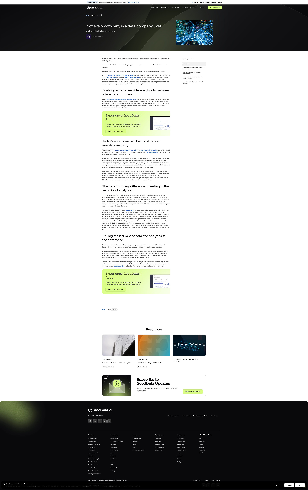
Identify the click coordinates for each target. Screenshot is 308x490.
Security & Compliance (94, 474)
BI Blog (179, 462)
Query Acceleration (93, 471)
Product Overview (93, 438)
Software (113, 444)
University (135, 441)
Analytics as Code (93, 453)
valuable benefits (118, 266)
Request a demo (215, 7)
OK (300, 485)
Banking (112, 471)
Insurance (113, 456)
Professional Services (116, 441)
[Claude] (95, 421)
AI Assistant (91, 450)
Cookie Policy (111, 486)
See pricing (186, 416)
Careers (201, 447)
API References (159, 447)
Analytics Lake (92, 447)
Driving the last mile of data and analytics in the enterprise (193, 82)
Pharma (112, 462)
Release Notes (159, 450)
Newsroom (202, 450)
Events (179, 459)
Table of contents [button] (186, 64)
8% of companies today (132, 77)
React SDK (158, 441)
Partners (201, 444)
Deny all (289, 485)
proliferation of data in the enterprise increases (121, 99)
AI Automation (92, 468)
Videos (179, 453)
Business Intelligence (94, 444)
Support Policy (216, 480)
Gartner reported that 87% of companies (120, 75)
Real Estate (113, 459)
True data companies (109, 77)
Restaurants (113, 468)
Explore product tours (115, 131)
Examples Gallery (160, 444)
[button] (154, 7)
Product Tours (181, 441)
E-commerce (114, 450)
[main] (154, 203)
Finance (112, 453)
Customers (202, 441)
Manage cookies (277, 485)
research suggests (153, 152)
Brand (201, 453)
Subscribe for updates (200, 416)
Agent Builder (92, 441)
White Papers (181, 447)
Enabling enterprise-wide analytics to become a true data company (193, 68)
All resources (180, 438)
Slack (134, 444)
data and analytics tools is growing (126, 150)
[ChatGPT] (90, 421)
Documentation (137, 438)
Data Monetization (93, 465)
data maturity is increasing (149, 150)
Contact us (214, 416)
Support (135, 447)
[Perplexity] (109, 421)
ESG (111, 465)
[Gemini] (100, 421)
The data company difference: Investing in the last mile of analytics (193, 77)
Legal (206, 480)
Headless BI (91, 456)
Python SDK (158, 438)
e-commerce (130, 210)
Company (202, 438)
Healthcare (113, 447)
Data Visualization (93, 462)
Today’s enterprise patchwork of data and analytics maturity (192, 73)
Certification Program (139, 450)
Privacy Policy (197, 480)
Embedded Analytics (94, 459)
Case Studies (180, 444)
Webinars (179, 456)
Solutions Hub (114, 438)
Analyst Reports (181, 450)
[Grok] (105, 421)
